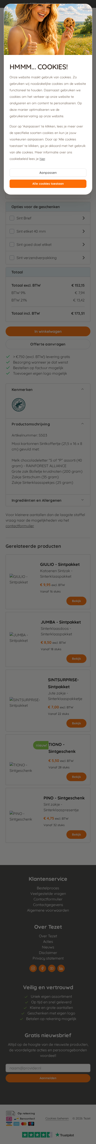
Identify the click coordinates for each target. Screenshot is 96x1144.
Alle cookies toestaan (48, 183)
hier (42, 159)
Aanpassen (48, 173)
